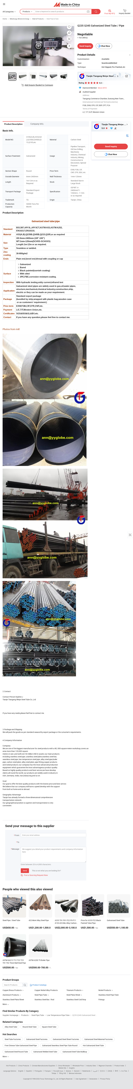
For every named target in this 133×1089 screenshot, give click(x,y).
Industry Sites (91, 1066)
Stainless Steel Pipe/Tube (108, 995)
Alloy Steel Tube (11, 1027)
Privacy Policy (105, 1079)
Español (29, 1071)
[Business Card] (127, 135)
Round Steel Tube (29, 1027)
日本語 (110, 1071)
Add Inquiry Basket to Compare (39, 85)
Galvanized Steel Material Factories (98, 1039)
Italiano (68, 1071)
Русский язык (58, 1071)
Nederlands (86, 1071)
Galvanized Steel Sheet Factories (66, 1039)
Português (38, 1071)
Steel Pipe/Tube (41, 995)
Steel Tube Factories (13, 1039)
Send (25, 870)
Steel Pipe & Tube (52, 19)
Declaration (93, 1079)
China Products (23, 1066)
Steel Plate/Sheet (73, 995)
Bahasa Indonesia (75, 1073)
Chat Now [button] (105, 46)
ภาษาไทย (124, 1071)
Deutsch (77, 1071)
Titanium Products (73, 990)
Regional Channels (105, 1066)
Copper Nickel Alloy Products (46, 990)
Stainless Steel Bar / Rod (44, 999)
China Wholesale (64, 1066)
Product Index (119, 1066)
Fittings (101, 999)
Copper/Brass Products (12, 990)
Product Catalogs (39, 985)
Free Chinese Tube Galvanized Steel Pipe (21, 1045)
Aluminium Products (11, 995)
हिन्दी (116, 1071)
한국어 (102, 1071)
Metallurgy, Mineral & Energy (19, 19)
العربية (95, 1071)
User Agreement (81, 1079)
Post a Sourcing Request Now (34, 875)
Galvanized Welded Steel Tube (45, 1051)
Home (5, 19)
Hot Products (10, 1066)
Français (48, 1071)
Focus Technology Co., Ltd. (49, 1079)
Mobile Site (62, 1068)
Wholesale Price (78, 1066)
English (20, 1071)
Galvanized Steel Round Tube (16, 1051)
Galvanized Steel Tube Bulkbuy (75, 1051)
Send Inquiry (85, 46)
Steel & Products (38, 19)
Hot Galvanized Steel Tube (93, 1045)
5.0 (103, 128)
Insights (72, 1068)
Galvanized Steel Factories (36, 1039)
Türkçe (54, 1073)
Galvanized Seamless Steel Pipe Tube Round (59, 1045)
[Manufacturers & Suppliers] (67, 4)
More (5, 1056)
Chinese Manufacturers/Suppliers (43, 1066)
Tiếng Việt (62, 1073)
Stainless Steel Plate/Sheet (13, 999)
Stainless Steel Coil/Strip (76, 999)
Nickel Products (104, 990)
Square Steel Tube (49, 1027)
